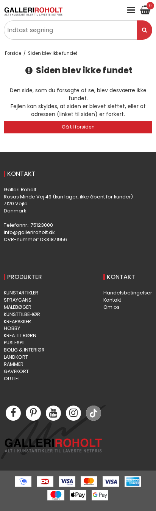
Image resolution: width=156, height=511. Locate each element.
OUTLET (12, 378)
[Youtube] (53, 413)
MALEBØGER (17, 307)
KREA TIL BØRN (20, 335)
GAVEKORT (16, 371)
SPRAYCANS (17, 300)
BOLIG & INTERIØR (24, 350)
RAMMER (13, 364)
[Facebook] (13, 413)
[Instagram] (73, 413)
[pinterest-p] (33, 413)
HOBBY (12, 328)
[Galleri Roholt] (33, 11)
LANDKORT (16, 357)
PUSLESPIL (14, 342)
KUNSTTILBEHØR (22, 314)
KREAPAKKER (17, 321)
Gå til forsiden (78, 127)
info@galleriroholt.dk (29, 232)
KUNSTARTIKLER (21, 293)
